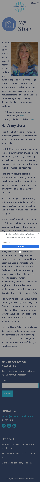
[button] (19, 234)
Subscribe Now (20, 246)
